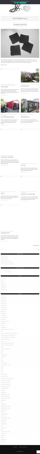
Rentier (2, 366)
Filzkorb (2, 325)
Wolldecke (3, 441)
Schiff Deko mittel (4, 376)
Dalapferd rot (3, 315)
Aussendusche (3, 231)
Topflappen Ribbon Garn (5, 85)
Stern (2, 402)
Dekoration (3, 319)
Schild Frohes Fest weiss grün (7, 378)
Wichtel (2, 429)
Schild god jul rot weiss (5, 380)
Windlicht (3, 437)
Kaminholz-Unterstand (32, 191)
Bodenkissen (3, 311)
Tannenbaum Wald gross (5, 406)
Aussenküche (25, 86)
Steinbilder (3, 400)
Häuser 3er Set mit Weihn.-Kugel (7, 329)
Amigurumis (3, 299)
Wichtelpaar (3, 435)
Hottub (29, 163)
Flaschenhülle (4, 327)
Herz (2, 331)
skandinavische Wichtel (5, 398)
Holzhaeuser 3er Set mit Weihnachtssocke (9, 333)
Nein (17, 2)
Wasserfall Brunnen (7, 157)
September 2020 (4, 289)
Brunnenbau (3, 155)
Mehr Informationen (23, 2)
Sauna (9, 191)
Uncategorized (12, 85)
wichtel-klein (3, 433)
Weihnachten (3, 427)
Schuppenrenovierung (12, 114)
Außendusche (5, 233)
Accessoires (3, 295)
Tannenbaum (3, 404)
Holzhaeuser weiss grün (6, 339)
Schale (2, 372)
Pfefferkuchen (4, 362)
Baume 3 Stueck (4, 307)
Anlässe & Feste (4, 301)
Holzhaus (3, 341)
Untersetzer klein (20, 25)
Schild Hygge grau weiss (5, 384)
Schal (2, 370)
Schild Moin (3, 390)
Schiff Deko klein (4, 374)
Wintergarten (23, 115)
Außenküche (23, 84)
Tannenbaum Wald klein (5, 408)
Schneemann (3, 392)
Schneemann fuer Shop (5, 394)
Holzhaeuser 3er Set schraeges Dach (8, 335)
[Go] (38, 249)
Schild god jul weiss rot (5, 382)
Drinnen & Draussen (29, 84)
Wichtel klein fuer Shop (5, 431)
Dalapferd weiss (4, 317)
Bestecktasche (3, 309)
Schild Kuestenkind (4, 388)
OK (14, 2)
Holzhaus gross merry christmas (7, 343)
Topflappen (13, 84)
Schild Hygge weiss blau (5, 386)
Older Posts (35, 245)
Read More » (4, 64)
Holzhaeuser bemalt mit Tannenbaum (8, 337)
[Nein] (38, 2)
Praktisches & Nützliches (5, 84)
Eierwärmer (3, 323)
